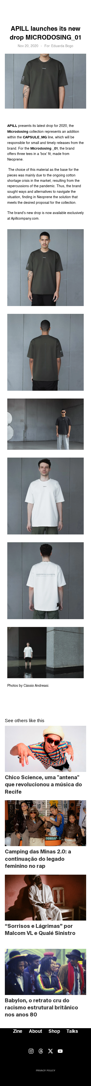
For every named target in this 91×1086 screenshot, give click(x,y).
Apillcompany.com (25, 218)
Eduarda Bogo (62, 46)
